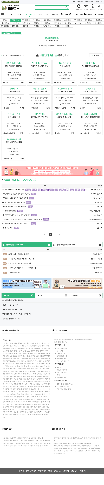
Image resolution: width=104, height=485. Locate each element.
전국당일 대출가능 (14, 272)
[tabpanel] (52, 41)
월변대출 (88, 20)
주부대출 (36, 26)
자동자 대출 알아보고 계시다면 (12, 309)
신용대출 (36, 23)
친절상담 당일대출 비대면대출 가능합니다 (14, 206)
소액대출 (67, 20)
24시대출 (78, 23)
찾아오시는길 (58, 471)
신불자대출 (26, 26)
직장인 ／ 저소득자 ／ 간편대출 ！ (22, 268)
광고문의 (96, 55)
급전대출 (88, 23)
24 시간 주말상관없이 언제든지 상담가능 (21, 258)
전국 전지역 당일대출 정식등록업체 (19, 263)
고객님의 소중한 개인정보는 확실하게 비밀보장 (16, 194)
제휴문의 (83, 471)
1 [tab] (100, 32)
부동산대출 (67, 23)
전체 (5, 20)
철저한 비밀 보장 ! (7, 228)
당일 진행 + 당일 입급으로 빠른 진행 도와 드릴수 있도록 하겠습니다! (22, 219)
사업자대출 (5, 23)
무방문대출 (77, 20)
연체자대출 (57, 20)
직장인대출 (15, 20)
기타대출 (67, 26)
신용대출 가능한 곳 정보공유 (11, 318)
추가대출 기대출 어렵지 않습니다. (12, 300)
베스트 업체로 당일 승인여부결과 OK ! (13, 202)
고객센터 (66, 471)
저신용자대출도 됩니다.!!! (10, 305)
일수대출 (15, 23)
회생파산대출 (47, 26)
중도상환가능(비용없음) (9, 211)
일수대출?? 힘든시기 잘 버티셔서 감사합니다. (16, 314)
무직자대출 (25, 20)
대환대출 (57, 26)
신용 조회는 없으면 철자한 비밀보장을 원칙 (15, 198)
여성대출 (36, 20)
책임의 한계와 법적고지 (45, 471)
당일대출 (99, 20)
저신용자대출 (26, 23)
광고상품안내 (74, 471)
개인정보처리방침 (31, 471)
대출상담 (38, 412)
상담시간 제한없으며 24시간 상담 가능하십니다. (16, 215)
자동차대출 (57, 23)
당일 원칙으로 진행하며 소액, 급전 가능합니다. (16, 223)
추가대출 (47, 23)
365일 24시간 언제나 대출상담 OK (19, 254)
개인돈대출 (46, 20)
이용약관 (21, 471)
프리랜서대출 (5, 26)
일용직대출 (98, 23)
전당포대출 (15, 26)
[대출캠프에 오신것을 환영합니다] (11, 7)
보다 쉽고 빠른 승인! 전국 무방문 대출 (13, 189)
